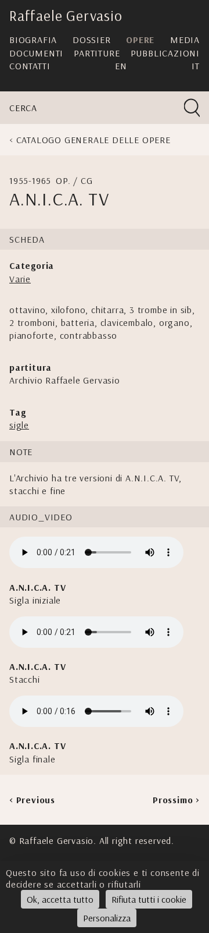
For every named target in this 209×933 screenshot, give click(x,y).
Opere (140, 39)
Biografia (33, 39)
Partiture (97, 53)
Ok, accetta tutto (60, 899)
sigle (19, 425)
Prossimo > (176, 800)
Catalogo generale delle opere (93, 140)
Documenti (36, 53)
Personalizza (107, 918)
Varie (20, 279)
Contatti (29, 66)
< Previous (32, 800)
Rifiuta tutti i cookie (148, 899)
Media (185, 39)
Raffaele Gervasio (65, 15)
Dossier (92, 39)
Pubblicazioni (165, 53)
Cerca (23, 107)
